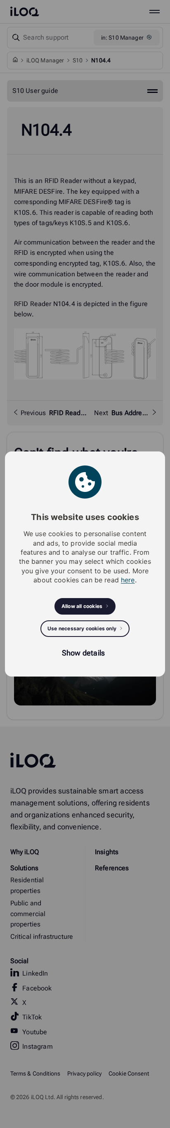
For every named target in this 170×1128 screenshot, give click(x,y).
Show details (83, 652)
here (128, 580)
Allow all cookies (81, 606)
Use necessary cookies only (81, 628)
